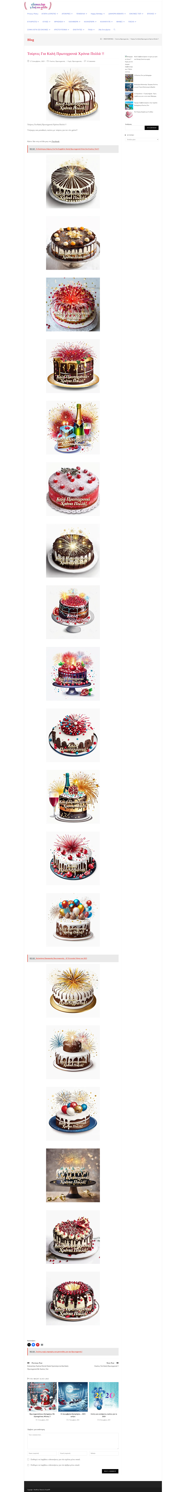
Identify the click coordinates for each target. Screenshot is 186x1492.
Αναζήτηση (128, 124)
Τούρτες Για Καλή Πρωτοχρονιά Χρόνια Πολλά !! (145, 39)
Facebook (55, 141)
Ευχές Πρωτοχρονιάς (75, 61)
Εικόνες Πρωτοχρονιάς (57, 61)
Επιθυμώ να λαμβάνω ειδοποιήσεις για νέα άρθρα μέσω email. (55, 1465)
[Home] (101, 39)
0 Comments (91, 61)
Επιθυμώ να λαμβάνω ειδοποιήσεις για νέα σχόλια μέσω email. (55, 1459)
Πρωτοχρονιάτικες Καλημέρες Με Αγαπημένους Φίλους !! (42, 1415)
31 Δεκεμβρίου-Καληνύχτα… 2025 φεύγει (72, 1415)
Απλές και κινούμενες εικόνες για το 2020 (104, 1415)
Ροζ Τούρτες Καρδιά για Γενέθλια (143, 112)
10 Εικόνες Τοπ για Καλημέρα (142, 75)
